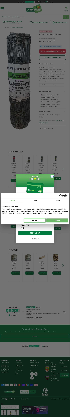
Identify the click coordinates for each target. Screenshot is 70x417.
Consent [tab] (12, 200)
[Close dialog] (52, 176)
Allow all (57, 220)
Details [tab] (35, 200)
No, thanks (35, 239)
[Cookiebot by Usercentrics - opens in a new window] (60, 195)
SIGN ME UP (35, 233)
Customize (34, 220)
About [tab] (58, 200)
